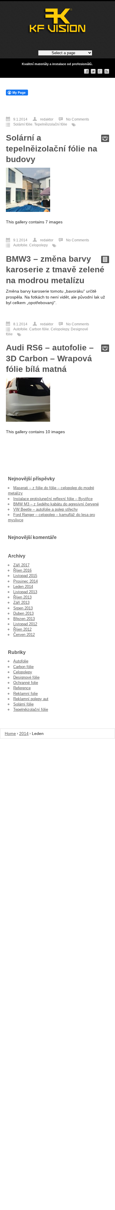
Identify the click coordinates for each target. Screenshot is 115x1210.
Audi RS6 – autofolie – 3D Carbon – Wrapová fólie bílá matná (50, 358)
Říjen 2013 (22, 597)
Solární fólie (22, 124)
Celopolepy (38, 245)
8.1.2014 (20, 324)
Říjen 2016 (22, 570)
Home (10, 733)
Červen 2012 (24, 634)
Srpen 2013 (23, 608)
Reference (22, 688)
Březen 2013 (24, 618)
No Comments (77, 119)
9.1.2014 (20, 119)
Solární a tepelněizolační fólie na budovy (51, 148)
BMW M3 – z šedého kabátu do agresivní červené (56, 504)
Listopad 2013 (25, 592)
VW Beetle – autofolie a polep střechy (45, 509)
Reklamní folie (25, 693)
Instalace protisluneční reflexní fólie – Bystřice (53, 499)
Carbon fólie (39, 329)
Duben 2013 (23, 613)
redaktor (46, 119)
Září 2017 (21, 565)
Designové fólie (26, 677)
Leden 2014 (23, 586)
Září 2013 (21, 602)
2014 (24, 733)
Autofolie (20, 245)
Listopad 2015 (25, 575)
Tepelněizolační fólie (50, 124)
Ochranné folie (25, 682)
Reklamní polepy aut (30, 699)
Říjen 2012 (22, 629)
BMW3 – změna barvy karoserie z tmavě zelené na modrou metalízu (55, 269)
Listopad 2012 (25, 624)
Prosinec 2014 (25, 581)
